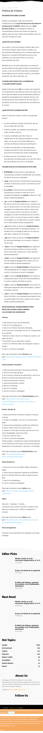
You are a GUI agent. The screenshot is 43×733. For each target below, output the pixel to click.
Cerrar (2, 730)
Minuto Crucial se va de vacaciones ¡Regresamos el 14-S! (27, 559)
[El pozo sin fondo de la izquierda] (8, 574)
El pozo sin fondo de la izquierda (27, 570)
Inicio (3, 8)
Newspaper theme (13, 708)
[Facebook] (17, 699)
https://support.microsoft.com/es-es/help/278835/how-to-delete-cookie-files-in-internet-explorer (19, 401)
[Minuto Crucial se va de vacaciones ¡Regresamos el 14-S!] (8, 562)
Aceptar (11, 712)
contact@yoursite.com (18, 689)
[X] (25, 699)
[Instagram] (21, 699)
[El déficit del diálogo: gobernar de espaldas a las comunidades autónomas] (8, 586)
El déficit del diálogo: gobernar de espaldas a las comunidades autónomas (27, 584)
